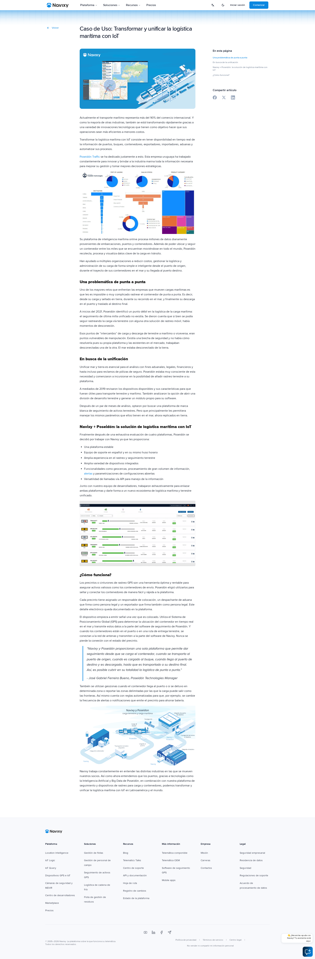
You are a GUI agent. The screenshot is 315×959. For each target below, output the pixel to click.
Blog (125, 852)
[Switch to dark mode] (223, 5)
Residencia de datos (251, 860)
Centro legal (236, 940)
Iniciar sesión (237, 5)
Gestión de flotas (93, 852)
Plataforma (87, 5)
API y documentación (135, 875)
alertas (88, 473)
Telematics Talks (132, 860)
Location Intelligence (56, 852)
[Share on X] (224, 97)
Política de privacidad (186, 940)
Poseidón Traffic (90, 157)
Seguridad (245, 868)
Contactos (206, 868)
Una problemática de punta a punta (230, 57)
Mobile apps (169, 880)
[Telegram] (169, 932)
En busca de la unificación (225, 62)
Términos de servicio (213, 940)
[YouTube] (145, 932)
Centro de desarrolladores (60, 895)
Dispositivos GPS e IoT (57, 875)
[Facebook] (161, 932)
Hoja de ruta (130, 883)
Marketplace (52, 903)
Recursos (132, 5)
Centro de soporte (133, 868)
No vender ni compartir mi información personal (210, 945)
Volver (55, 27)
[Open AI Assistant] (308, 952)
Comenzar (259, 5)
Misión (204, 852)
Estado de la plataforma (136, 898)
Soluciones (110, 5)
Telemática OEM (171, 860)
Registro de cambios (134, 890)
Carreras (205, 860)
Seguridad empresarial (252, 852)
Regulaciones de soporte (254, 875)
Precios (151, 5)
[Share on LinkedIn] (233, 97)
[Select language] (213, 5)
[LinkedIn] (153, 932)
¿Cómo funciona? (221, 75)
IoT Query (50, 868)
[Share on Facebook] (215, 97)
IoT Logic (50, 860)
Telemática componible (174, 852)
